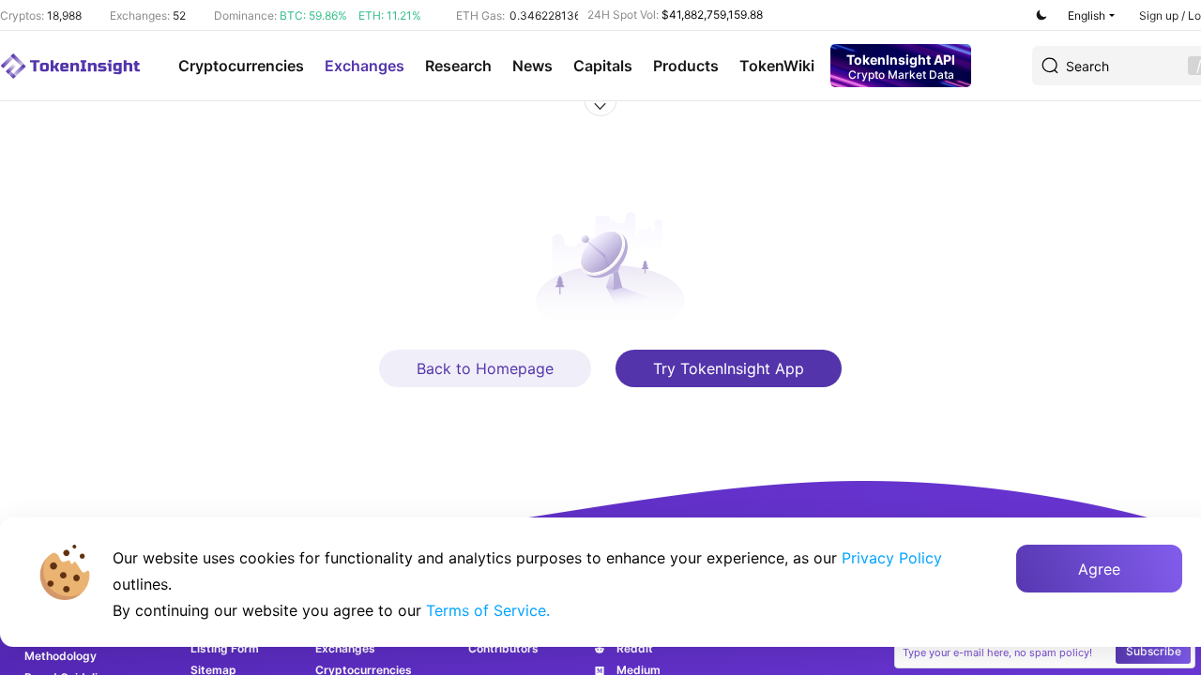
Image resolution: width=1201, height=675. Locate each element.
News (532, 65)
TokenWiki (776, 65)
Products (686, 65)
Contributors (503, 648)
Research (458, 65)
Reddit (634, 648)
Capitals (602, 65)
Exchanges (364, 65)
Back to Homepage (485, 368)
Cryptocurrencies (241, 65)
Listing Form (224, 648)
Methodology (60, 656)
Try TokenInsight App (728, 368)
